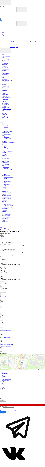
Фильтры (5, 182)
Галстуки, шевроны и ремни (6, 167)
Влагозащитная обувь (5, 152)
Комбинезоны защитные (5, 85)
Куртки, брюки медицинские (7, 134)
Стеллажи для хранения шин (7, 206)
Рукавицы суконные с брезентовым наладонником (6, 296)
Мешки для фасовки (5, 114)
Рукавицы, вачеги (5, 200)
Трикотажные (4, 194)
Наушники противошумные (7, 184)
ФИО (1, 398)
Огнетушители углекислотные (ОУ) (7, 109)
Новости (3, 384)
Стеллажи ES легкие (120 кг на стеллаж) (8, 205)
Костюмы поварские (5, 141)
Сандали (5, 145)
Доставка (3, 387)
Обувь (3, 77)
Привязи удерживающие (5, 191)
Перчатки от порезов (5, 98)
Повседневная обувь (5, 66)
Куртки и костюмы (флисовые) (7, 138)
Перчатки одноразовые (5, 99)
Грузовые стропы (3, 374)
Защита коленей (4, 187)
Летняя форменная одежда (6, 164)
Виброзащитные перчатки (6, 96)
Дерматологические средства (6, 87)
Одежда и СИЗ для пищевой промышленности (7, 371)
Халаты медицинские (6, 133)
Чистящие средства (5, 115)
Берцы (5, 147)
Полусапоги (5, 153)
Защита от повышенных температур (7, 195)
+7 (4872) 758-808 (6, 5)
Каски (5, 174)
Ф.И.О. (1, 406)
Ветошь (4, 220)
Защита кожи (5, 185)
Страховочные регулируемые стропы (7, 192)
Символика (3, 383)
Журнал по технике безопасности (6, 105)
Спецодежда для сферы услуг (6, 56)
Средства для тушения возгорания (7, 217)
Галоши (5, 154)
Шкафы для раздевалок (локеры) (8, 207)
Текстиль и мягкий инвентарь (6, 117)
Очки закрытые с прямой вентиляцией (8, 176)
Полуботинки (5, 146)
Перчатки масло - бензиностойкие (7, 97)
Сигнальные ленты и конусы (6, 107)
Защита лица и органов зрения (6, 175)
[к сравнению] (1, 238)
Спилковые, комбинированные (6, 94)
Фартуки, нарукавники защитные (6, 88)
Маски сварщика (6, 178)
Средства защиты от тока (6, 104)
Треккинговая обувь (6, 148)
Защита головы (4, 84)
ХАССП (4, 60)
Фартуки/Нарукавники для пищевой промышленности (9, 142)
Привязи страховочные (5, 90)
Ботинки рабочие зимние (7, 149)
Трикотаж (4, 57)
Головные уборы (5, 61)
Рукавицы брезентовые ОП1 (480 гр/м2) (4, 303)
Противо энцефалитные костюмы (6, 161)
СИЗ (2, 375)
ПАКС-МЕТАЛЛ (5, 101)
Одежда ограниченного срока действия (7, 71)
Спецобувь (3, 372)
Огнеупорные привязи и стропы (6, 91)
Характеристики (2, 281)
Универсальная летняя (5, 63)
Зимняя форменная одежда (6, 75)
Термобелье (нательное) (7, 137)
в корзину (1, 327)
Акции (2, 389)
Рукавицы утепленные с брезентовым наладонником (6, 346)
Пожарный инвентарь (5, 111)
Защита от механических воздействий (7, 197)
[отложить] (22, 237)
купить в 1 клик (2, 236)
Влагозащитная (4, 70)
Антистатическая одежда (6, 73)
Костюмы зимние (6, 125)
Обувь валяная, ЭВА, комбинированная (8, 151)
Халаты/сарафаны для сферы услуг (8, 131)
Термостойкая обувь (5, 64)
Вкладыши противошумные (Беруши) (8, 183)
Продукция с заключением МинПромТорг (6, 379)
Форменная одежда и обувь (5, 373)
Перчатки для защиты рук (4, 376)
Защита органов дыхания (6, 86)
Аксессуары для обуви (5, 67)
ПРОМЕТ (4, 203)
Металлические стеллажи (7, 202)
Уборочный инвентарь (5, 116)
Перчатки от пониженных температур (7, 95)
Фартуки (5, 188)
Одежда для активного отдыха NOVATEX (7, 80)
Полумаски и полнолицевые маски (8, 181)
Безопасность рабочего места (5, 377)
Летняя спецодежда (5, 55)
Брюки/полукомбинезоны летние (8, 129)
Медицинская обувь (5, 65)
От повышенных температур (6, 69)
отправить (2, 276)
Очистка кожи (5, 186)
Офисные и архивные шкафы (7, 204)
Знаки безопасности (5, 210)
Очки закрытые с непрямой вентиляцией (8, 177)
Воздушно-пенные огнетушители (6, 110)
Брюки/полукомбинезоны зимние (8, 126)
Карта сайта (3, 390)
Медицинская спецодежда (6, 132)
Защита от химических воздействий (7, 198)
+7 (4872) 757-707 (2, 5)
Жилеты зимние (6, 127)
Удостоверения (4, 106)
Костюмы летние (6, 128)
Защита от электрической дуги (6, 72)
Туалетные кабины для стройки (5, 380)
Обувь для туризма (5, 81)
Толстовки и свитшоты (6, 136)
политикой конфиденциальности (15, 410)
